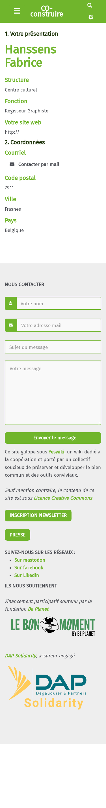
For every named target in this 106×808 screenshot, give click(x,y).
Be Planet (38, 609)
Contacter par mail (38, 164)
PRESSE (17, 535)
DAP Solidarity (20, 656)
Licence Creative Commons (63, 498)
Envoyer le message (54, 438)
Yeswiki (56, 452)
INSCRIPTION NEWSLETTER (38, 515)
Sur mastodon (29, 560)
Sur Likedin (26, 575)
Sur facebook (28, 568)
